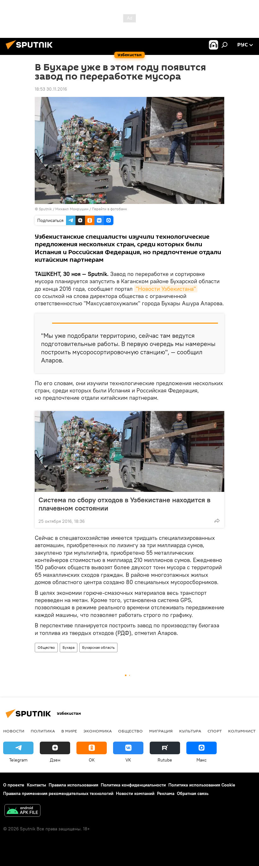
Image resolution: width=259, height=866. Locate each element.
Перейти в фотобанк (109, 208)
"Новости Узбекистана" (166, 288)
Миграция (161, 731)
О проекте (13, 785)
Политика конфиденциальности (133, 785)
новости (13, 731)
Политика (43, 731)
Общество (46, 647)
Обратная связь (192, 793)
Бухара (69, 647)
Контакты (36, 785)
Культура (190, 731)
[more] (217, 520)
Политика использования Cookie (201, 785)
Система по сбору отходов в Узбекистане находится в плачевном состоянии (124, 504)
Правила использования (73, 785)
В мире (69, 731)
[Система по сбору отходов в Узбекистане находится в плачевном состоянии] (129, 451)
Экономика (97, 731)
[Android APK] (22, 811)
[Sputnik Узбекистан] (31, 50)
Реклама (165, 793)
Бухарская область (98, 647)
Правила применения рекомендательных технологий (58, 793)
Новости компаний (135, 793)
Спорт (215, 731)
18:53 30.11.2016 (51, 89)
